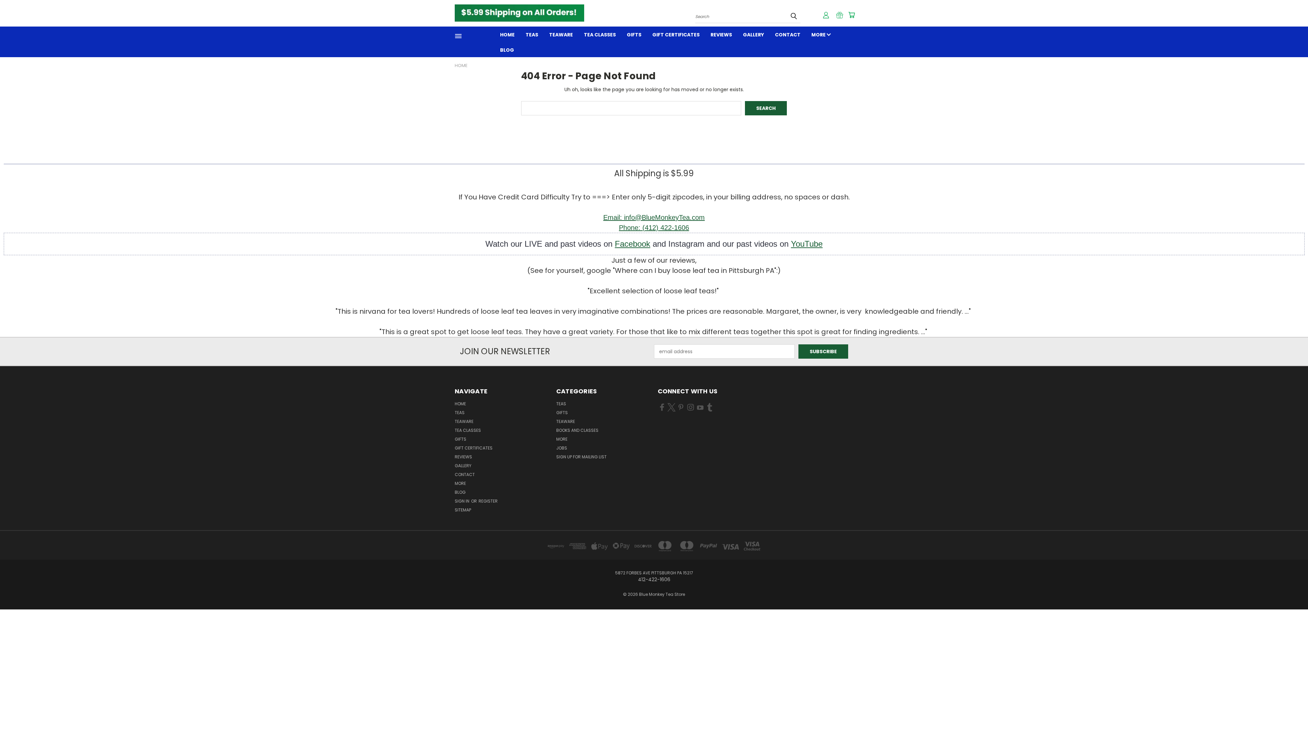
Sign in (462, 501)
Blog (507, 50)
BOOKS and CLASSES (577, 430)
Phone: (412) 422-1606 (654, 227)
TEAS (561, 404)
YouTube (807, 243)
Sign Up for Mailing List (581, 457)
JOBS (561, 448)
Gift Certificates (676, 34)
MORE (819, 34)
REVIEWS (721, 34)
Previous (1290, 713)
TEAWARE (561, 34)
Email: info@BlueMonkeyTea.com (654, 217)
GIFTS (634, 34)
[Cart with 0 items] (851, 15)
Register (488, 501)
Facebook (632, 243)
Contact (787, 34)
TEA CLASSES (600, 34)
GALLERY (753, 34)
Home (507, 34)
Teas (532, 34)
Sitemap (463, 510)
